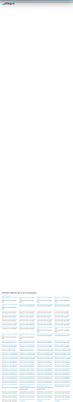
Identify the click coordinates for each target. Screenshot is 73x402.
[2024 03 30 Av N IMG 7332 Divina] (10, 391)
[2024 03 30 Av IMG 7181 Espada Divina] (10, 298)
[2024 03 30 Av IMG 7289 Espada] (27, 345)
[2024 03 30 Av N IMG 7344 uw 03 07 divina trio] (27, 400)
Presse (70, 1)
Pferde (48, 1)
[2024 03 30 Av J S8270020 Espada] (45, 353)
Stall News (35, 1)
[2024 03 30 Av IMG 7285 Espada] (10, 345)
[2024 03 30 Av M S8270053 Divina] (45, 380)
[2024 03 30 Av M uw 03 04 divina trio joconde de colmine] (27, 385)
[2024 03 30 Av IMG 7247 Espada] (27, 327)
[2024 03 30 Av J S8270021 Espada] (63, 353)
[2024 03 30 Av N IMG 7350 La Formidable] (45, 400)
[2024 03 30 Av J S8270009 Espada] (10, 353)
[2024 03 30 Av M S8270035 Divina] (63, 372)
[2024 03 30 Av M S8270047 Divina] (45, 376)
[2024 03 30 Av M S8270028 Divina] (45, 369)
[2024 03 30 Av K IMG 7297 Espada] (63, 357)
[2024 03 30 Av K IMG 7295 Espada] (27, 357)
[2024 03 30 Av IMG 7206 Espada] (27, 311)
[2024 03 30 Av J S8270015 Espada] (27, 353)
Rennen (55, 1)
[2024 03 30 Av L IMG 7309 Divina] (27, 365)
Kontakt (66, 1)
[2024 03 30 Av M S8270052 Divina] (27, 380)
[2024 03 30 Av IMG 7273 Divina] (10, 341)
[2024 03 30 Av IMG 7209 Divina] (10, 315)
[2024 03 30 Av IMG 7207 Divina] (45, 311)
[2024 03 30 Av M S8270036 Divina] (10, 376)
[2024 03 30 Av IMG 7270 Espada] (45, 334)
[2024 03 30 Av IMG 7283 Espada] (45, 341)
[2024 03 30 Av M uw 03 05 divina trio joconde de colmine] (45, 385)
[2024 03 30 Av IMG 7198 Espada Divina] (10, 305)
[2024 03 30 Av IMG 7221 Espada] (27, 319)
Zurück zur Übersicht (6, 296)
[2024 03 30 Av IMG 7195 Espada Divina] (63, 298)
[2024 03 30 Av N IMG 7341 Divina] (27, 395)
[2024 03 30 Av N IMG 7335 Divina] (27, 391)
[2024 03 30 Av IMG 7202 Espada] (63, 304)
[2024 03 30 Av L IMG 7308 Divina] (10, 365)
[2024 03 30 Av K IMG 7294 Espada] (10, 357)
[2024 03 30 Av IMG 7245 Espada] (10, 327)
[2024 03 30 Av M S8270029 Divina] (63, 369)
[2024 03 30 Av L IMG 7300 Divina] (27, 361)
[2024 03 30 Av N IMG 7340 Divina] (10, 395)
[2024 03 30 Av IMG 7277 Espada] (27, 341)
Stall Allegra (61, 1)
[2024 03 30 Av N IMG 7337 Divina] (45, 391)
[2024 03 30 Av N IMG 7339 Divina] (63, 391)
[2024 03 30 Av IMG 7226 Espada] (63, 319)
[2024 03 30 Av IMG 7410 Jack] (10, 349)
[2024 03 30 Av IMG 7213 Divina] (45, 315)
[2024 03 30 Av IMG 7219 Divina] (10, 319)
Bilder (44, 1)
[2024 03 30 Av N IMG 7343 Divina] (63, 395)
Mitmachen (40, 1)
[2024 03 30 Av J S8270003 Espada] (45, 349)
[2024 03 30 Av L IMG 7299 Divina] (10, 361)
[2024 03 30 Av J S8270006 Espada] (63, 349)
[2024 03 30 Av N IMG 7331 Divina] (63, 384)
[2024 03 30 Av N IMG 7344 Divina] (10, 399)
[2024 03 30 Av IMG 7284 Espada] (63, 341)
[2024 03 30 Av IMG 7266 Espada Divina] (27, 334)
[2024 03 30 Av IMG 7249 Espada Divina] (45, 327)
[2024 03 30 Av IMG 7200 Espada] (45, 304)
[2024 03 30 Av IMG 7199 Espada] (27, 304)
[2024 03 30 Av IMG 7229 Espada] (27, 323)
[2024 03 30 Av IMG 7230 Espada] (45, 323)
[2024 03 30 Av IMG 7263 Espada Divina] (63, 327)
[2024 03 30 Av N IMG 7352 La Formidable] (63, 400)
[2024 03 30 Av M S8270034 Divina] (45, 372)
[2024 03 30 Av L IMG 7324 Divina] (10, 369)
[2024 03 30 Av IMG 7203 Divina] (10, 311)
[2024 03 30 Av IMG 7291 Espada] (63, 345)
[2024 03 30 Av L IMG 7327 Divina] (27, 369)
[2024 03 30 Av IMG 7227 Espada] (10, 323)
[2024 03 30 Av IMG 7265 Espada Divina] (10, 334)
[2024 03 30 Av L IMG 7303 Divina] (45, 361)
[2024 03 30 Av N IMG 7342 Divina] (45, 395)
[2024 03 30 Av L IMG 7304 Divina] (63, 361)
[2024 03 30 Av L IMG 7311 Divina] (45, 365)
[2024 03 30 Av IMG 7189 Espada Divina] (45, 298)
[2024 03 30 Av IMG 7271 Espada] (63, 334)
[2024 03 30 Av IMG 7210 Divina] (27, 315)
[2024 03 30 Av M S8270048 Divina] (63, 376)
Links (52, 1)
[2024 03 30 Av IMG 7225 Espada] (45, 319)
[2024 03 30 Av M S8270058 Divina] (63, 380)
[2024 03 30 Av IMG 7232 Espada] (63, 323)
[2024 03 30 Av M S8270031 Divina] (10, 372)
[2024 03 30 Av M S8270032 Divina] (27, 372)
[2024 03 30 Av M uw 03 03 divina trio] (10, 385)
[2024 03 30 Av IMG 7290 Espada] (45, 345)
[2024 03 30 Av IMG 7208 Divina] (63, 311)
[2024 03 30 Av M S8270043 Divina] (27, 376)
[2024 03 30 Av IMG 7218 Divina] (63, 315)
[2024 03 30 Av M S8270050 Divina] (10, 380)
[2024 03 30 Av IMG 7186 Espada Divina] (27, 298)
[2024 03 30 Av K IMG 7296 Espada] (45, 357)
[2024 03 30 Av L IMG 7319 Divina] (63, 365)
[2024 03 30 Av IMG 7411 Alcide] (27, 349)
